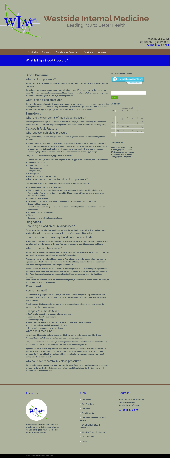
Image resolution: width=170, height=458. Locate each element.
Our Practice (46, 52)
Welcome (86, 400)
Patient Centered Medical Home (67, 52)
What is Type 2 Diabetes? (94, 432)
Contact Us (102, 52)
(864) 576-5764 (159, 44)
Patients (86, 409)
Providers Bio (33, 52)
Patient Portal (88, 52)
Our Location (88, 437)
